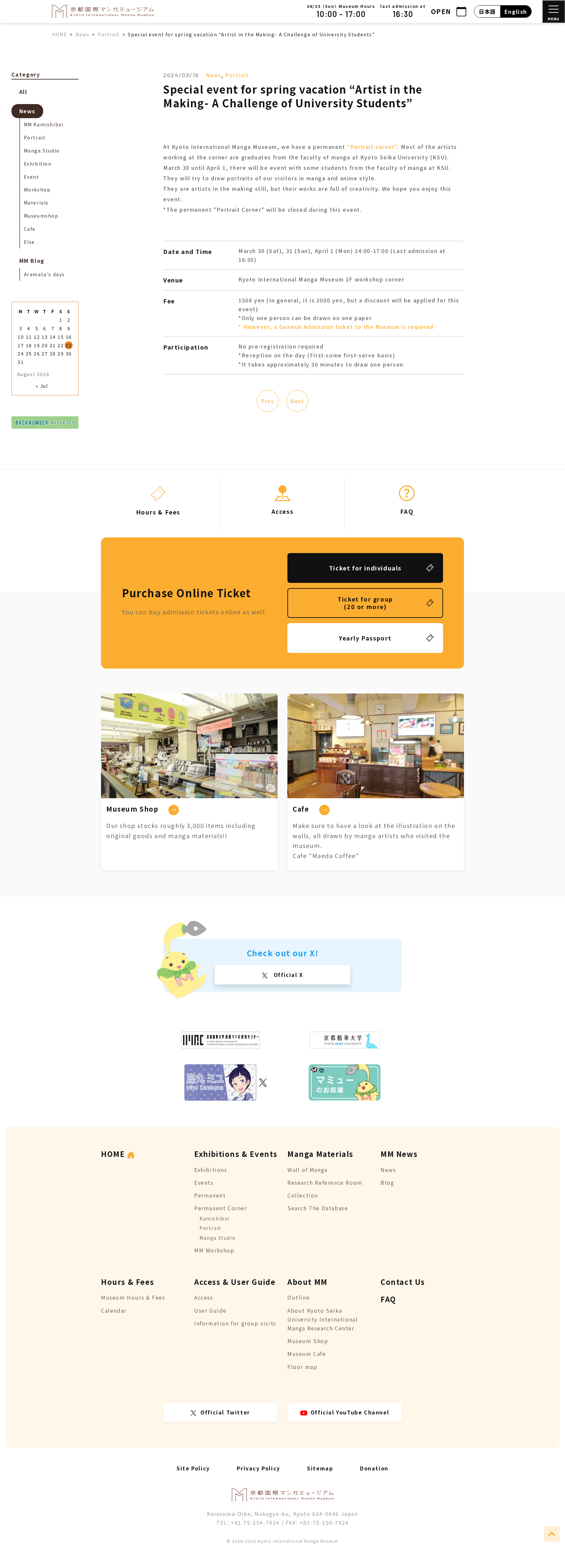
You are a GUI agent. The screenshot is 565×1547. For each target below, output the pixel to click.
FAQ (388, 1299)
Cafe (30, 228)
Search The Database (317, 1208)
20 (45, 345)
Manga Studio (42, 150)
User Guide (210, 1310)
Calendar (114, 1310)
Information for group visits (235, 1323)
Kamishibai (214, 1218)
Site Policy (193, 1468)
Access (203, 1297)
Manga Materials (320, 1153)
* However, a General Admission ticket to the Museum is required (336, 327)
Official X (287, 975)
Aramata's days (44, 274)
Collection (302, 1195)
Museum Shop (307, 1341)
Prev (267, 401)
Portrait (237, 75)
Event (31, 176)
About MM (307, 1281)
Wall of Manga (307, 1170)
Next (297, 401)
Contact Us (403, 1281)
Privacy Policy (258, 1468)
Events (204, 1182)
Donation (374, 1468)
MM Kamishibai (44, 124)
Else (29, 242)
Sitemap (320, 1468)
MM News (399, 1153)
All (23, 92)
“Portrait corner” (372, 147)
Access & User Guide (234, 1281)
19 (37, 345)
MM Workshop (214, 1250)
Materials (36, 202)
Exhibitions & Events (236, 1153)
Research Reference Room (325, 1182)
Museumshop (41, 215)
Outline (298, 1297)
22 (61, 345)
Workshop (37, 189)
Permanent (210, 1195)
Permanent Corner (220, 1208)
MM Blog (31, 260)
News (213, 75)
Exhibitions (210, 1170)
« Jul (42, 386)
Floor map (302, 1367)
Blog (387, 1182)
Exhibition (38, 163)
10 (21, 336)
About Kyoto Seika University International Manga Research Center (322, 1319)
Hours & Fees (127, 1281)
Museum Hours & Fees (133, 1297)
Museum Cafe (306, 1354)
